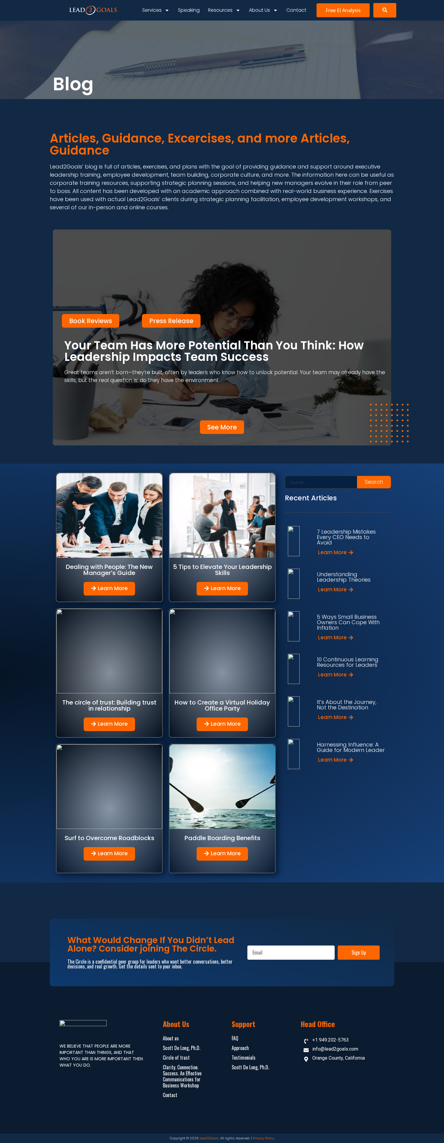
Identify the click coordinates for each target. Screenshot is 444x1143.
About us (259, 10)
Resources (220, 10)
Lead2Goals (209, 1138)
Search (374, 482)
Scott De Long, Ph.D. (181, 1047)
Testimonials (244, 1057)
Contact (296, 10)
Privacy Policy (263, 1138)
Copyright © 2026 (185, 1138)
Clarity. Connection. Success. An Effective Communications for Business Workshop (182, 1076)
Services (152, 10)
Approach (240, 1047)
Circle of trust (176, 1057)
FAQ (235, 1038)
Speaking (189, 10)
